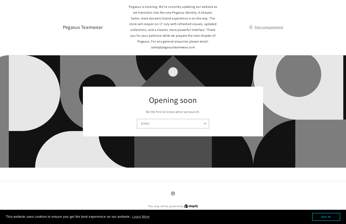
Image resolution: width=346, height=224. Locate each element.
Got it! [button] (326, 216)
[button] (266, 27)
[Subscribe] (204, 123)
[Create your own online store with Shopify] (191, 206)
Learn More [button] (141, 216)
